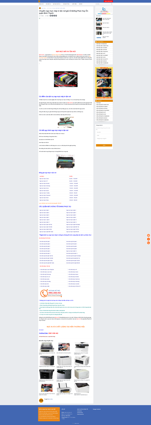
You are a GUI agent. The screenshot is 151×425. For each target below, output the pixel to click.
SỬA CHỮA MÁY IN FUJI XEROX (102, 110)
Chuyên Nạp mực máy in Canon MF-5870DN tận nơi (63, 381)
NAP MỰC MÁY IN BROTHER (102, 45)
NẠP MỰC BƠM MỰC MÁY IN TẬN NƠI (107, 19)
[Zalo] (148, 235)
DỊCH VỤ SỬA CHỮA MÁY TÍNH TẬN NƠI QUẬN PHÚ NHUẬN (47, 394)
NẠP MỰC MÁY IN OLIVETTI (102, 59)
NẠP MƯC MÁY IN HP (100, 53)
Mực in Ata (43, 8)
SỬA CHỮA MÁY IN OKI (101, 114)
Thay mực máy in (106, 27)
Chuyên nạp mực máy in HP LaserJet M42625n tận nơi (81, 353)
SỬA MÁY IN (48, 3)
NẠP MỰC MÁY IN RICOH (101, 61)
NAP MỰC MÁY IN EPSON (101, 49)
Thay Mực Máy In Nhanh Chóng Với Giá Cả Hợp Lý (107, 33)
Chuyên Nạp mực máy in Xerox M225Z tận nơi (82, 367)
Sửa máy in (98, 102)
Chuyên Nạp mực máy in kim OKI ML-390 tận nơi (47, 353)
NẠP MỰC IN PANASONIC (101, 43)
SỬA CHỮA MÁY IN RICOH (101, 118)
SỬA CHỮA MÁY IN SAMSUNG (102, 119)
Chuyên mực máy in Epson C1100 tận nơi (47, 366)
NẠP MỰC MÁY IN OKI (101, 57)
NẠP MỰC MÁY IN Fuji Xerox (102, 51)
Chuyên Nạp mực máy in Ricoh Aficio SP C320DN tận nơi (64, 367)
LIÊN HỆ (80, 3)
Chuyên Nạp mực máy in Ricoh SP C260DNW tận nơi (80, 394)
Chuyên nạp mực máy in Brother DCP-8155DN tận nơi (46, 381)
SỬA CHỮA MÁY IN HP (101, 112)
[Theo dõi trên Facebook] (148, 239)
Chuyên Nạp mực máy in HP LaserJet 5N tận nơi (82, 381)
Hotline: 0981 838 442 (108, 1)
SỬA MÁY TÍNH (66, 3)
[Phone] (148, 242)
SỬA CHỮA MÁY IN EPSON (101, 108)
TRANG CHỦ (41, 3)
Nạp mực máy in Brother (106, 37)
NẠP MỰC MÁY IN (56, 3)
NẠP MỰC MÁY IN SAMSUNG (102, 62)
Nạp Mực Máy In (106, 22)
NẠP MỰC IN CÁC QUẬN (60, 8)
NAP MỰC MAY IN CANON (101, 47)
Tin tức (53, 8)
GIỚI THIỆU (74, 3)
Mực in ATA (77, 423)
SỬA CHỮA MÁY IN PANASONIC (102, 116)
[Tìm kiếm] (111, 4)
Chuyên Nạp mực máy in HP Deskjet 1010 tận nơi (65, 394)
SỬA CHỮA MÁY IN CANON (101, 106)
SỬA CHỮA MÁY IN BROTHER (102, 104)
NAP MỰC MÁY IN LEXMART (102, 55)
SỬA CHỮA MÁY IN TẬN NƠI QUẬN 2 (64, 352)
